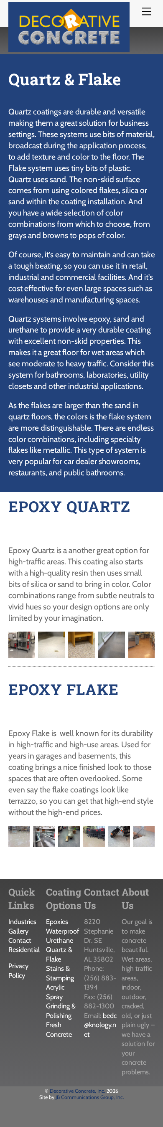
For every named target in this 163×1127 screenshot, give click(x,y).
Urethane (59, 940)
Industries (22, 921)
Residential (24, 949)
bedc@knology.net (100, 1024)
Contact (19, 940)
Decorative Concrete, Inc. (77, 1091)
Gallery (18, 931)
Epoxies (57, 921)
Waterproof (62, 931)
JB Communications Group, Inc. (90, 1097)
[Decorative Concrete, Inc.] (69, 48)
